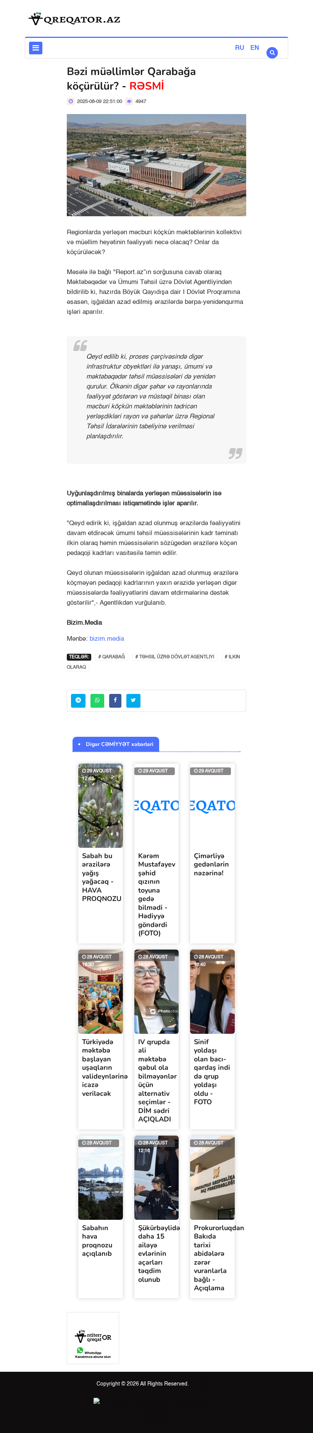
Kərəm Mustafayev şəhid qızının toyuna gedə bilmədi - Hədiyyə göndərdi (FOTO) (156, 894)
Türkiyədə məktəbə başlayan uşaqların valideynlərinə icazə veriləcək (105, 1067)
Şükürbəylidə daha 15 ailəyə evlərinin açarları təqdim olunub (159, 1253)
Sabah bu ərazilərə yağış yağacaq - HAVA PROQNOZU (101, 877)
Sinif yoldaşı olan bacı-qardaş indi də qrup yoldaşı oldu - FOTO (212, 1072)
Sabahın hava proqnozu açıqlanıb (97, 1240)
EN (254, 48)
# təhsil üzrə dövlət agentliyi (175, 657)
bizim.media (107, 639)
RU (239, 48)
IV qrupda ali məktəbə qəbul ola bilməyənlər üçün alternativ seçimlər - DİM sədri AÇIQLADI (157, 1080)
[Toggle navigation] (35, 48)
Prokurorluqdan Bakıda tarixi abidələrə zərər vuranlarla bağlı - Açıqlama (219, 1258)
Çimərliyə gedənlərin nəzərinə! (211, 864)
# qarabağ (111, 657)
